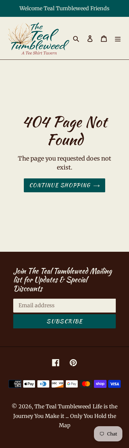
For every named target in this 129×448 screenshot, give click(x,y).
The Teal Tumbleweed (62, 406)
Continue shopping (59, 185)
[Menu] (118, 38)
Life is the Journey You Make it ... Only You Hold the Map (65, 416)
